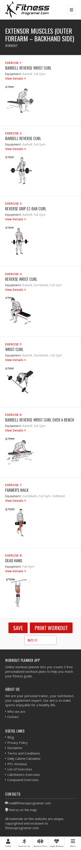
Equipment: (13, 74)
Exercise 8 (13, 555)
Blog (10, 737)
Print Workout (51, 628)
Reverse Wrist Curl (21, 279)
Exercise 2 (13, 133)
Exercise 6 (13, 415)
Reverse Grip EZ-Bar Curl (25, 208)
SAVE (18, 628)
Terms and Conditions (23, 753)
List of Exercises (19, 769)
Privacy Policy (17, 742)
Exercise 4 (13, 274)
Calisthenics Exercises (23, 774)
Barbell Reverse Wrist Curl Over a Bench (39, 420)
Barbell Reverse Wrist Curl (28, 68)
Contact (13, 716)
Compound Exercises (23, 780)
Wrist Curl (14, 349)
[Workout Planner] (27, 9)
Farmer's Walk (17, 490)
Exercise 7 (13, 485)
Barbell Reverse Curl (23, 138)
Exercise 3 (13, 203)
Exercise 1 (13, 63)
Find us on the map (23, 810)
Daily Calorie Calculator (24, 758)
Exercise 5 (13, 344)
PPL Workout (17, 764)
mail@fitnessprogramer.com (30, 803)
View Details (14, 78)
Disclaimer (15, 748)
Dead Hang (13, 560)
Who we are (16, 711)
